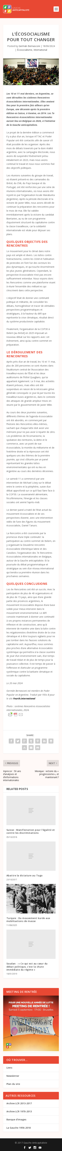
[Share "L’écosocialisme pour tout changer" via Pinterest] (37, 741)
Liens (9, 1067)
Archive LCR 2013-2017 (19, 1103)
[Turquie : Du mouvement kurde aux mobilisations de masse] (31, 898)
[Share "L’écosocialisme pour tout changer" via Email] (31, 747)
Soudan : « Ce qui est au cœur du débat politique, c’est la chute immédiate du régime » (27, 966)
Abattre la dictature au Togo (24, 875)
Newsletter (12, 1075)
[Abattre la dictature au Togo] (31, 856)
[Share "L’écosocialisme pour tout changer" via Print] (37, 747)
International (40, 49)
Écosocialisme (24, 49)
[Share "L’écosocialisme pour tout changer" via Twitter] (18, 741)
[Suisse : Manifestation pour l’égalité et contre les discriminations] (31, 810)
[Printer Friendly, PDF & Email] (15, 714)
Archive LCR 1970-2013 (19, 1111)
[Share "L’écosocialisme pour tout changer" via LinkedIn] (44, 741)
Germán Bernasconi (29, 46)
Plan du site (13, 1083)
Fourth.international (24, 698)
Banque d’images (16, 1119)
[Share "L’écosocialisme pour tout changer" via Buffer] (51, 741)
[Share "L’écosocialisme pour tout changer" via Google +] (24, 741)
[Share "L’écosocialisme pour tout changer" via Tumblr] (31, 741)
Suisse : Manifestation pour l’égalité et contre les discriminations (30, 831)
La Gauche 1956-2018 (18, 1127)
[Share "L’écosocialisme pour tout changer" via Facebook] (11, 741)
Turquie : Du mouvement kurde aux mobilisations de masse (28, 920)
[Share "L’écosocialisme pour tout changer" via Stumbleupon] (24, 747)
